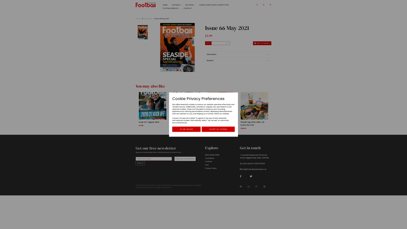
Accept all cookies (218, 129)
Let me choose (186, 129)
